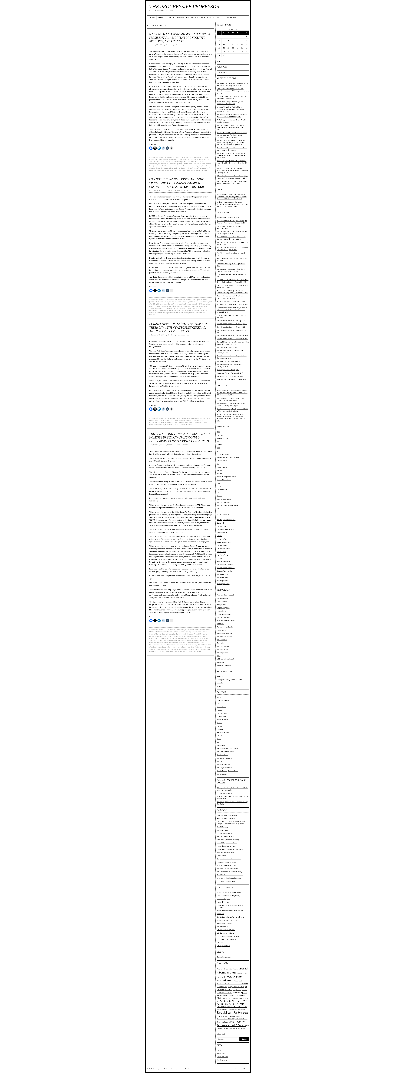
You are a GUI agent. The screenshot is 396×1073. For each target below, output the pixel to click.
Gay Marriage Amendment (187, 638)
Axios (219, 697)
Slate (218, 742)
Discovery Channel (223, 454)
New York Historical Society (226, 852)
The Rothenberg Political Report (227, 771)
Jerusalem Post (222, 539)
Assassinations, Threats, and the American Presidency (200, 18)
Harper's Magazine (223, 608)
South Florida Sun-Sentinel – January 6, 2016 (231, 321)
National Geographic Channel (226, 477)
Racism (242, 1009)
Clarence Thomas (203, 159)
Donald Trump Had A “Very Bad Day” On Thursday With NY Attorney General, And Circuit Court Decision (178, 327)
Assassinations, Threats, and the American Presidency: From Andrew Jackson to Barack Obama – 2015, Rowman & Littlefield (231, 197)
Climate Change (167, 634)
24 (224, 52)
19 (233, 48)
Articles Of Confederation (196, 630)
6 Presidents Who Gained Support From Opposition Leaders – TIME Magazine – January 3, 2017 (233, 91)
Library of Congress (223, 899)
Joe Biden (172, 306)
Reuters (219, 496)
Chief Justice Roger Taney (186, 302)
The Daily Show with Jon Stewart (228, 505)
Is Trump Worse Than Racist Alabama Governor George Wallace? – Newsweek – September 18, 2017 (231, 109)
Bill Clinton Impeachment (163, 632)
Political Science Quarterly (225, 627)
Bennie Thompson (186, 157)
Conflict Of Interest (179, 634)
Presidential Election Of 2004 (195, 643)
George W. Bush (202, 638)
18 (228, 48)
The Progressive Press (224, 768)
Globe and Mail (222, 533)
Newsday (220, 558)
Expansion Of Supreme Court (201, 304)
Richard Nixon (168, 166)
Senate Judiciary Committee (185, 647)
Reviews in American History (226, 865)
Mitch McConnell (162, 643)
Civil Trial (193, 159)
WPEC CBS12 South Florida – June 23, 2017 (231, 379)
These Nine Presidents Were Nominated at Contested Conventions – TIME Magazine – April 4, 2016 (231, 155)
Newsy (219, 486)
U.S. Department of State (225, 933)
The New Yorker (222, 649)
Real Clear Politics (223, 732)
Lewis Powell (197, 164)
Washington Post (222, 581)
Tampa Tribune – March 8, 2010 (227, 347)
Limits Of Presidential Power (185, 306)
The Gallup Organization (225, 758)
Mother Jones (221, 611)
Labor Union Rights (200, 640)
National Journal (222, 720)
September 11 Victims (202, 647)
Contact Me (232, 18)
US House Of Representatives (194, 310)
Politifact (220, 729)
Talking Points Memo (224, 499)
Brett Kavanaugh (165, 159)
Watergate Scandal (176, 170)
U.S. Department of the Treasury (228, 936)
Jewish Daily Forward (224, 542)
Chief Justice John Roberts (168, 302)
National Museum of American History (230, 911)
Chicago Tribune (222, 526)
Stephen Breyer (175, 168)
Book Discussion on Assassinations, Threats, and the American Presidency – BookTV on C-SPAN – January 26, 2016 (232, 393)
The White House (223, 927)
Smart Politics (221, 745)
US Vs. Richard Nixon (172, 651)
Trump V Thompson (199, 168)
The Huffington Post (224, 764)
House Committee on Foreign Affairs (229, 892)
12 (233, 44)
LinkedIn (220, 683)
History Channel (222, 461)
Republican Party (191, 645)
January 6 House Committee (167, 164)
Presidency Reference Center (226, 862)
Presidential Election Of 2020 (228, 1007)
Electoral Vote (221, 707)
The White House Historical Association (230, 875)
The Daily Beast (222, 755)
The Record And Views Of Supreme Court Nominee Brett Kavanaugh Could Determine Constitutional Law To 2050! (179, 437)
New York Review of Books (226, 621)
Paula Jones (159, 308)
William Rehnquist (201, 170)
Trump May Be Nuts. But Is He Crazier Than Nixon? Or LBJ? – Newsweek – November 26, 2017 (232, 163)
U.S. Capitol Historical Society (226, 881)
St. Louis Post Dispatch (224, 571)
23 (219, 52)
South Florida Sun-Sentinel (226, 568)
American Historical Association (227, 815)
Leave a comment (183, 190)
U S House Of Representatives (181, 425)
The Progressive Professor (184, 7)
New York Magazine (223, 617)
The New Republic (223, 646)
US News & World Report (225, 659)
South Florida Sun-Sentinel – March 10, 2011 (232, 324)
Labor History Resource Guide (227, 843)
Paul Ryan (232, 998)
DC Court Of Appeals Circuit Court (198, 418)
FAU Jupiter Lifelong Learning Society (229, 680)
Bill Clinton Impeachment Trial (185, 300)
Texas (245, 1019)
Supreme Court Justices (168, 649)
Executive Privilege (177, 161)
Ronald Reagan (230, 1016)
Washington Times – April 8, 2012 (228, 370)
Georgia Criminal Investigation (183, 420)
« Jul (218, 61)
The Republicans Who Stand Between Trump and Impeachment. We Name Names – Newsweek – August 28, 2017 (232, 135)
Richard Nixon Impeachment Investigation (188, 166)
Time (218, 656)
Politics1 (220, 726)
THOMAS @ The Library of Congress (229, 878)
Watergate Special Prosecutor (173, 313)
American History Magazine (226, 595)
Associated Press (222, 438)
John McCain (182, 640)
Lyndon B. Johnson (238, 995)
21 (242, 48)
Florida (227, 984)
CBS (218, 448)
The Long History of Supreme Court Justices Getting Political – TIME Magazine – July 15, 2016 (231, 127)
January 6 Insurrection (184, 164)
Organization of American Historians (229, 859)
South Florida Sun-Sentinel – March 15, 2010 (232, 327)
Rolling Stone (221, 630)
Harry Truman (237, 990)
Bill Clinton (197, 157)
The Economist (222, 640)
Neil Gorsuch (206, 164)
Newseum (220, 914)
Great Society (161, 640)
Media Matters (222, 467)
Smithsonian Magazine (224, 633)
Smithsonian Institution (224, 923)
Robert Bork (171, 647)
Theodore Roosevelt (224, 1022)
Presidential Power (155, 645)
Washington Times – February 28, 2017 (230, 373)
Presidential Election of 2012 (234, 1001)
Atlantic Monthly (222, 598)
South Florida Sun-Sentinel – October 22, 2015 (232, 339)
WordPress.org (222, 1060)
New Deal (182, 643)
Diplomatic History (223, 830)
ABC (218, 432)
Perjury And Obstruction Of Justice (175, 308)
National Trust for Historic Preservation (230, 849)
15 (246, 44)
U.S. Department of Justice (226, 930)
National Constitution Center (226, 846)
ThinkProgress (222, 774)
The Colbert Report (223, 502)
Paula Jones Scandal (156, 166)
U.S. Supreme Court (223, 946)
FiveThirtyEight (222, 713)
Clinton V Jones (154, 161)
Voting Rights (184, 651)
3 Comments (178, 45)
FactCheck (220, 710)
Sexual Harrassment (162, 168)
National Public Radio (224, 480)
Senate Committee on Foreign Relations (230, 917)
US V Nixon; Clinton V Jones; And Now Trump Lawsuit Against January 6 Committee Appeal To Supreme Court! (177, 183)
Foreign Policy (221, 605)
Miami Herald (221, 552)
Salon (219, 739)
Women (226, 1028)
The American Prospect (225, 637)
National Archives (223, 902)
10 (224, 44)
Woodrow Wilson (233, 1028)
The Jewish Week (222, 577)
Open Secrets (221, 856)
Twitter (219, 686)
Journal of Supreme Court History (228, 840)
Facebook (220, 676)
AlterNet (220, 435)
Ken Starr (190, 640)
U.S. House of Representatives (227, 939)
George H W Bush (234, 987)
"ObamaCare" (171, 630)
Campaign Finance (191, 632)
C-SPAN (219, 445)
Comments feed (222, 1057)
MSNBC (219, 473)
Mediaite (220, 470)
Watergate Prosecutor (161, 170)
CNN (218, 451)
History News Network (224, 793)
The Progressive (222, 653)
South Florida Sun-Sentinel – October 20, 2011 (232, 336)
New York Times (222, 555)
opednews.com (222, 489)
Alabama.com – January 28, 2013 (228, 218)
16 (219, 48)
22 (246, 48)
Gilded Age (152, 640)
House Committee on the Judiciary (228, 896)
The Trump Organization (162, 425)
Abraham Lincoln (222, 969)
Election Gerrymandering (186, 636)
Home (152, 18)
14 (242, 44)
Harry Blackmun (189, 161)
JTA (218, 464)
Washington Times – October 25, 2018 (230, 376)
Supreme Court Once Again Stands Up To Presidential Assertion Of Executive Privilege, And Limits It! (179, 37)
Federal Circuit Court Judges (158, 638)
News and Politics (157, 157)
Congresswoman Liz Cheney (176, 418)
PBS (218, 493)
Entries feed (221, 1054)
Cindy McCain (202, 632)
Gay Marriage (173, 638)
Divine (237, 1069)
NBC (218, 483)
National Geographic (224, 614)
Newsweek (220, 624)
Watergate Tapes (189, 170)
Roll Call (219, 736)
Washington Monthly (224, 665)
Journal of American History (226, 836)
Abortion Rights (182, 630)
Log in (219, 1050)
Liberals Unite (221, 716)
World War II (241, 1028)
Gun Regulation (172, 640)
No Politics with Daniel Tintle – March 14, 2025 (232, 304)
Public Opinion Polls (234, 1009)
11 (228, 44)
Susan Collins (181, 649)
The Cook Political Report (225, 752)
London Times (222, 545)
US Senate (160, 651)
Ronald (168, 45)
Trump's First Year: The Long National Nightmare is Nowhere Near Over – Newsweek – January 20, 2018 (232, 170)
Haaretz (219, 536)
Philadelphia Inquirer (223, 561)
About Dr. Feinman (166, 18)
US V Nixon (158, 313)
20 (237, 48)
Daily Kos (220, 704)
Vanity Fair (220, 662)
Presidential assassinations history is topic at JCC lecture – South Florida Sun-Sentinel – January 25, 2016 (232, 310)
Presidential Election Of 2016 (230, 1004)
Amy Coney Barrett (173, 157)
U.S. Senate (221, 943)
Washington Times (223, 584)
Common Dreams (223, 700)
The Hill (219, 761)
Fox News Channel (235, 984)
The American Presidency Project (228, 868)
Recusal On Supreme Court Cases (174, 645)
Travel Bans (190, 649)
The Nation (221, 643)
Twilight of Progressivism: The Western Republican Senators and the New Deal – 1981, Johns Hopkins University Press (232, 204)
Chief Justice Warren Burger (180, 159)
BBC (218, 441)
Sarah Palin (240, 1016)
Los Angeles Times (223, 549)
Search (244, 1039)
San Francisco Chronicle (225, 565)
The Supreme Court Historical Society (229, 872)
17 (224, 48)
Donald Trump (165, 161)
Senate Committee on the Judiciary (228, 920)
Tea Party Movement (236, 1019)
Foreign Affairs (222, 601)
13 (237, 44)
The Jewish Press (222, 574)
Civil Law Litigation (202, 302)
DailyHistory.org (222, 827)
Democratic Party (161, 636)
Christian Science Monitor (225, 529)
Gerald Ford (228, 990)
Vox (218, 509)
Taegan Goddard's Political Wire (227, 748)
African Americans (234, 969)
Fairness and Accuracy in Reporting (228, 457)
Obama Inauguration (224, 957)
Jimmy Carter (227, 993)
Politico (219, 723)
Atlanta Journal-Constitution (226, 520)
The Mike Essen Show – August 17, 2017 (230, 361)
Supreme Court (186, 168)
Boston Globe (221, 523)
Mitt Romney (223, 998)
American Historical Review (226, 818)
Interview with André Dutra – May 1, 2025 (231, 301)
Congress (239, 973)
